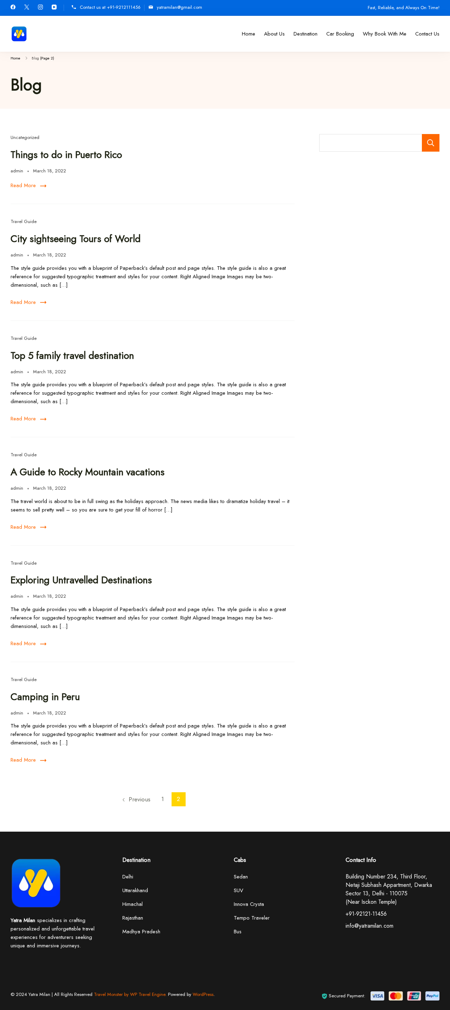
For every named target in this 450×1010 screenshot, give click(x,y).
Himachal (132, 904)
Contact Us (427, 34)
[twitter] (26, 8)
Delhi (127, 877)
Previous (139, 799)
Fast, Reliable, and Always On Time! (403, 7)
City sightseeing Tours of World (76, 238)
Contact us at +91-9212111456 (110, 7)
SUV (238, 890)
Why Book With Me (384, 34)
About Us (274, 34)
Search (430, 143)
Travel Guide (24, 221)
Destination (305, 34)
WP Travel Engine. (148, 994)
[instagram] (40, 8)
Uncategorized (25, 137)
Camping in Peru (45, 697)
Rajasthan (132, 918)
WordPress (203, 994)
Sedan (241, 877)
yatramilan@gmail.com (179, 7)
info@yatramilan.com (369, 926)
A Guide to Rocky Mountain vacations (88, 472)
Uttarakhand (135, 890)
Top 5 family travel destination (72, 355)
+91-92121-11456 (366, 914)
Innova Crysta (249, 904)
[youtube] (54, 8)
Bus (238, 931)
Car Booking (340, 34)
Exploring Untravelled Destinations (81, 580)
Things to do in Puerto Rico (66, 154)
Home (248, 34)
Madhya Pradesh (141, 931)
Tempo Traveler (252, 918)
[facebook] (13, 8)
